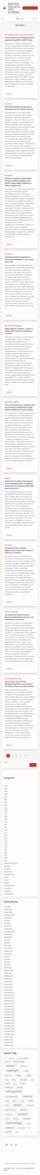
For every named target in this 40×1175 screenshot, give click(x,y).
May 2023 (7, 962)
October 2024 (8, 934)
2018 (5, 841)
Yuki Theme (20, 1168)
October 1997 (8, 1045)
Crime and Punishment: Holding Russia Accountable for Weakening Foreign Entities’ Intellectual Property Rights (20, 407)
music (7, 1105)
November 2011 (9, 1006)
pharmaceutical (10, 1110)
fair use (23, 1079)
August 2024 (8, 937)
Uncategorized (9, 894)
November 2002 (9, 1031)
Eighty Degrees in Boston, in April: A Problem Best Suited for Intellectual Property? (19, 331)
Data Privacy (8, 871)
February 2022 (8, 976)
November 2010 (9, 1009)
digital (28, 1075)
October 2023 (8, 951)
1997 (5, 786)
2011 (5, 824)
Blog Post (7, 478)
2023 (6, 326)
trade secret (21, 1128)
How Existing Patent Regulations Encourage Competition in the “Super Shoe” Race (19, 259)
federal (7, 1084)
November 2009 (9, 1012)
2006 (5, 811)
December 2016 (9, 995)
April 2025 (7, 923)
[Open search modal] (3, 18)
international (11, 1096)
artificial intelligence (22, 1058)
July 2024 (7, 940)
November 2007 (9, 1017)
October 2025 (8, 912)
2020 (5, 847)
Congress (23, 1066)
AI (5, 1058)
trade (28, 1123)
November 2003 (9, 1028)
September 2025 (9, 915)
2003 (5, 802)
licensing (22, 1101)
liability (7, 1101)
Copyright (11, 35)
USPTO (8, 1132)
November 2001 (9, 1034)
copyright (12, 1070)
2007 (5, 813)
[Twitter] (20, 18)
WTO (16, 1132)
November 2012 (9, 1003)
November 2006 (9, 1020)
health (22, 1083)
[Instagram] (22, 18)
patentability (30, 1105)
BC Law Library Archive (30, 8)
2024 (6, 104)
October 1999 (8, 1039)
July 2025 (7, 920)
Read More (9, 94)
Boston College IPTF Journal (14, 8)
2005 (5, 808)
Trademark (30, 35)
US (29, 1128)
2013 (5, 830)
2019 (5, 844)
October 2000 (8, 1037)
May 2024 (7, 942)
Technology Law (17, 326)
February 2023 (8, 970)
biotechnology (19, 1062)
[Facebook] (17, 18)
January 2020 (8, 984)
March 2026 (8, 909)
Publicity (7, 883)
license (14, 1101)
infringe (20, 1087)
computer (10, 1065)
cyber (26, 1071)
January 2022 (8, 978)
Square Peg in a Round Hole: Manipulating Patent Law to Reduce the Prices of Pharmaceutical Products (19, 683)
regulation (22, 1114)
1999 (5, 791)
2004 (5, 805)
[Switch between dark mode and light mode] (34, 18)
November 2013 (9, 1001)
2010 (5, 822)
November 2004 (9, 1026)
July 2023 (7, 956)
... (16, 86)
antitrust (11, 1058)
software (26, 1118)
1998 (5, 788)
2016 (5, 835)
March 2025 (8, 926)
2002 (5, 799)
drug (14, 1080)
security (15, 1119)
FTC (15, 1084)
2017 (5, 838)
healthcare (9, 1087)
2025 (6, 35)
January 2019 (8, 987)
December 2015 (9, 998)
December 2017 (9, 992)
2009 (5, 819)
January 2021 (8, 981)
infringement (14, 1091)
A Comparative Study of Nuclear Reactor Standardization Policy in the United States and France (19, 617)
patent (17, 1105)
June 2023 (7, 959)
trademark (9, 1128)
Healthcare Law (12, 678)
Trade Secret (23, 35)
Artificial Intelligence (11, 863)
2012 (5, 827)
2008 (5, 816)
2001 (5, 797)
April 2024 (7, 945)
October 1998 (8, 1042)
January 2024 (8, 948)
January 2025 (8, 929)
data (19, 1075)
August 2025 (8, 918)
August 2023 (8, 954)
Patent (17, 35)
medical (30, 1101)
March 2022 (8, 973)
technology (14, 1123)
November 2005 (9, 1023)
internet (27, 1096)
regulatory (7, 1119)
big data (7, 1062)
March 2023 (8, 967)
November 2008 (9, 1014)
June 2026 (7, 906)
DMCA (6, 1080)
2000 (5, 794)
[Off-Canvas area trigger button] (37, 18)
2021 (6, 678)
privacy (23, 1109)
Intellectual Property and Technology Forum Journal (20, 1163)
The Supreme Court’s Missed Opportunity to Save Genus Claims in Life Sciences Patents (19, 550)
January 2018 (8, 990)
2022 (6, 612)
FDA (32, 1080)
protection (8, 1114)
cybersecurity (8, 1075)
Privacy (6, 880)
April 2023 (7, 965)
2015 (5, 833)
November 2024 (9, 931)
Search (6, 762)
